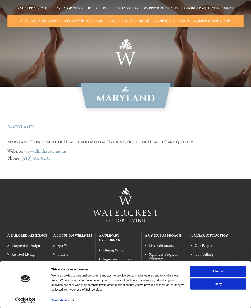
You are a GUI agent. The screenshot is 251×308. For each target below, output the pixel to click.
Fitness (62, 254)
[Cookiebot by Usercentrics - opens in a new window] (25, 300)
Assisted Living (23, 254)
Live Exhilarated (161, 245)
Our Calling (204, 254)
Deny (218, 283)
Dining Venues (114, 250)
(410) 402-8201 (35, 158)
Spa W (62, 245)
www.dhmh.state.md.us (45, 151)
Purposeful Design (26, 245)
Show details (60, 300)
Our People (203, 245)
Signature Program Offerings (163, 256)
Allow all (218, 271)
